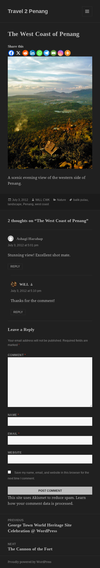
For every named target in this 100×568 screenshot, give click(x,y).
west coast (42, 204)
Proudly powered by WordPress (29, 562)
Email (13, 433)
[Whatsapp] (39, 53)
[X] (18, 53)
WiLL (24, 284)
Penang (28, 204)
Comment (17, 355)
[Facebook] (11, 53)
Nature (61, 200)
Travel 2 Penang (28, 11)
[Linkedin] (32, 53)
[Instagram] (61, 53)
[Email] (53, 53)
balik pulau (80, 200)
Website (15, 452)
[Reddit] (25, 53)
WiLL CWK (42, 200)
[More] (68, 53)
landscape (15, 204)
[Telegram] (46, 53)
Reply (15, 266)
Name (13, 415)
